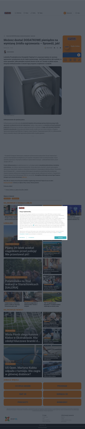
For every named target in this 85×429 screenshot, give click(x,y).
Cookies (27, 234)
